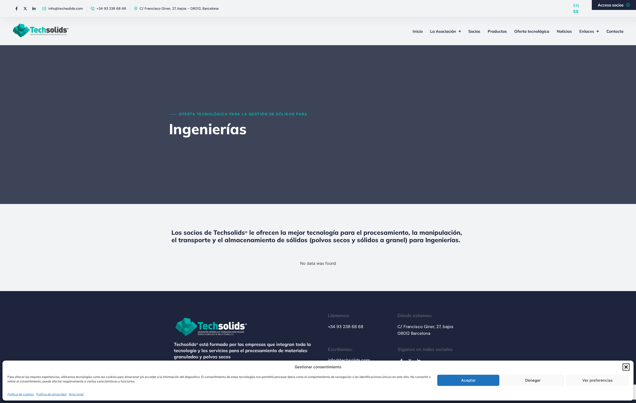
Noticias (564, 31)
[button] (626, 367)
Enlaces (586, 31)
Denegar (533, 380)
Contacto (614, 31)
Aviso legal (76, 394)
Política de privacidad (51, 394)
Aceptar (468, 380)
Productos (497, 31)
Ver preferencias (597, 380)
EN (576, 5)
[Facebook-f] (16, 8)
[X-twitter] (25, 8)
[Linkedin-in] (34, 8)
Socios (474, 31)
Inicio (418, 31)
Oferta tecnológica (531, 31)
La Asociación (443, 31)
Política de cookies (20, 394)
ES (575, 11)
